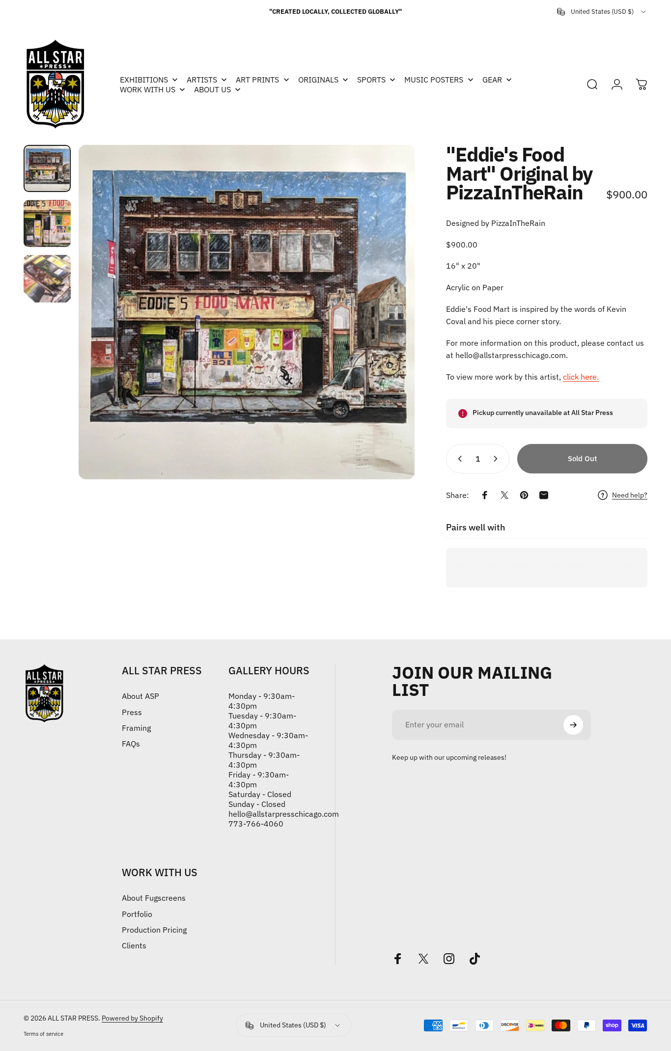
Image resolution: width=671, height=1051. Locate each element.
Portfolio (137, 914)
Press (132, 712)
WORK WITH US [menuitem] (147, 89)
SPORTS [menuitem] (371, 79)
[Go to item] (47, 168)
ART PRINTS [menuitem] (257, 79)
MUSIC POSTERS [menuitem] (433, 79)
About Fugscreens (154, 898)
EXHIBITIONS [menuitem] (144, 79)
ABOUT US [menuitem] (212, 89)
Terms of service (43, 1033)
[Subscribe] (573, 725)
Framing (136, 728)
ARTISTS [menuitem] (202, 79)
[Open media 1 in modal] (246, 312)
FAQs (131, 743)
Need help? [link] (629, 495)
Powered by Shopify (132, 1018)
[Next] (389, 312)
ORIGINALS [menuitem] (318, 79)
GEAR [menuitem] (492, 79)
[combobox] (602, 12)
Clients (134, 945)
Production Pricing (154, 930)
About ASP (140, 696)
